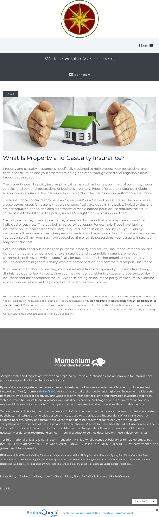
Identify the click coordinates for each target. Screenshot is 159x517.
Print (11, 94)
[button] (146, 45)
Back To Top (143, 501)
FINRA (43, 391)
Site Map (6, 488)
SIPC (52, 391)
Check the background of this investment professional (96, 512)
